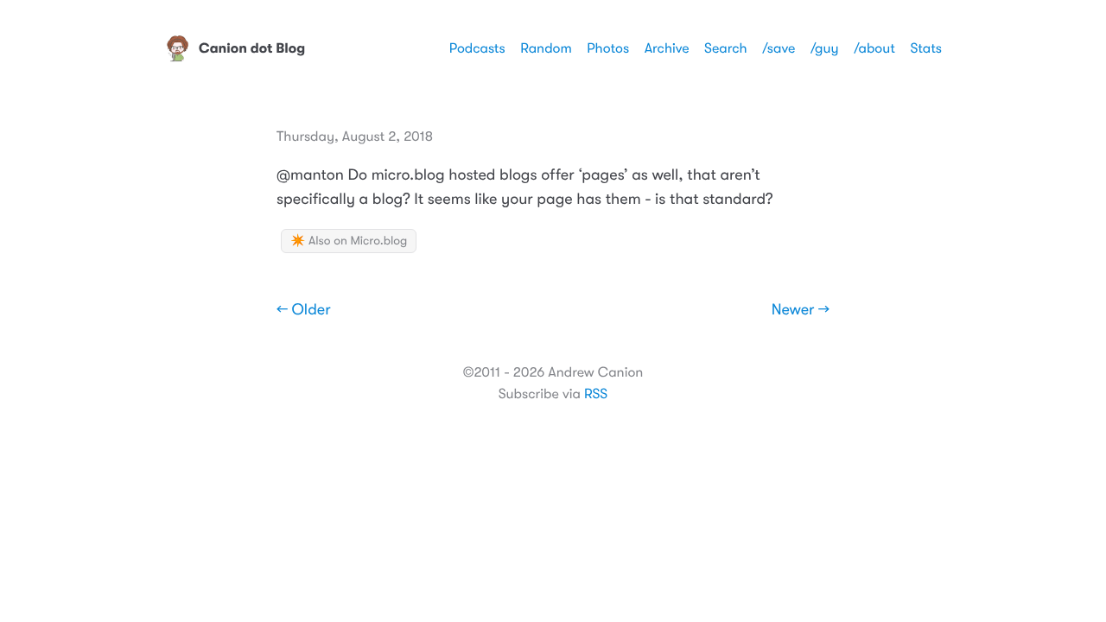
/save (778, 48)
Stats (926, 48)
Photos (608, 48)
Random (546, 48)
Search (725, 48)
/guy (824, 48)
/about (874, 48)
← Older (303, 310)
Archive (667, 48)
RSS (595, 394)
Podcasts (477, 48)
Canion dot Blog (252, 48)
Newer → (801, 310)
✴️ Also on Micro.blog (348, 241)
